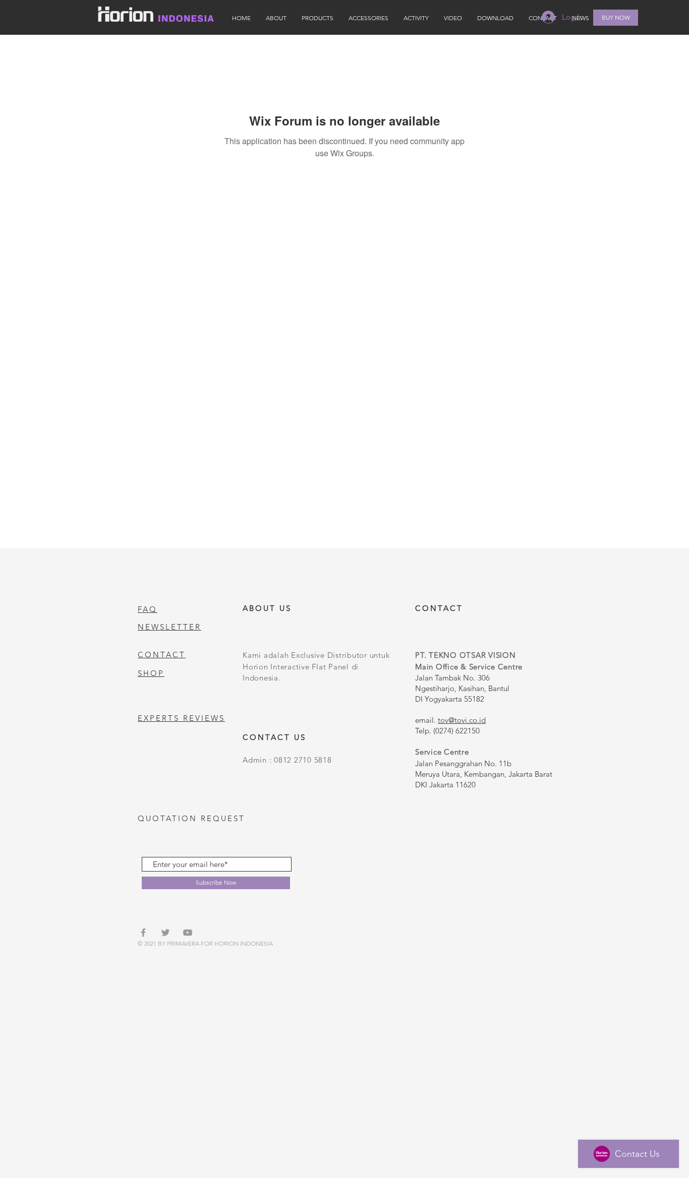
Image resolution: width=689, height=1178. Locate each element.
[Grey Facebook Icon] (143, 932)
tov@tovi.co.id (462, 720)
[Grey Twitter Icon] (165, 932)
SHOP (151, 673)
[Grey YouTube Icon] (187, 932)
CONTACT (162, 654)
